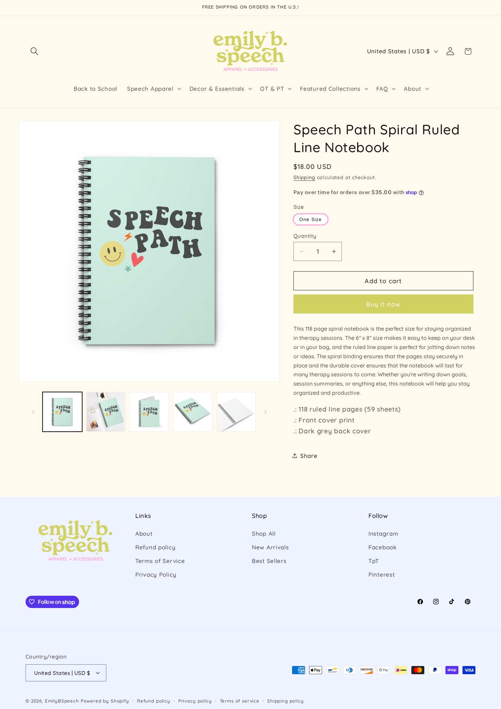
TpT (373, 560)
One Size (310, 219)
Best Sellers (269, 560)
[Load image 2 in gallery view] (106, 412)
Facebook (382, 547)
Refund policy (155, 547)
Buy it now (383, 304)
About (144, 533)
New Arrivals (270, 547)
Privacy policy (195, 701)
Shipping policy (285, 701)
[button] (35, 51)
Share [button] (309, 455)
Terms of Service (160, 560)
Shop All (264, 533)
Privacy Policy (156, 574)
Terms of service (239, 701)
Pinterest (381, 574)
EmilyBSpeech (62, 701)
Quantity (305, 235)
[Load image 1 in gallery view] (62, 412)
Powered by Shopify (105, 701)
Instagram (383, 533)
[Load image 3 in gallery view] (149, 412)
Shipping (304, 177)
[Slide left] (33, 411)
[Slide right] (265, 411)
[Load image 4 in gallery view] (193, 412)
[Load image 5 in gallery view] (236, 412)
